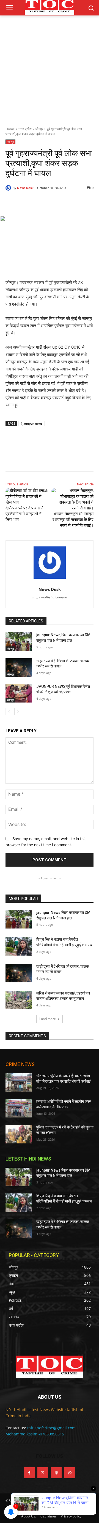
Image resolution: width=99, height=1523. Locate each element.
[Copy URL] (78, 201)
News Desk (25, 188)
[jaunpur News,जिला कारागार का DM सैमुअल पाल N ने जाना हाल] (19, 641)
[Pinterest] (53, 201)
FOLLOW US (49, 1456)
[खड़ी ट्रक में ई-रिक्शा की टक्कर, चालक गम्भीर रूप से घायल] (19, 667)
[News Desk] (9, 188)
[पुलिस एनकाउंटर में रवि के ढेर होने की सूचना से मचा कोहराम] (19, 1134)
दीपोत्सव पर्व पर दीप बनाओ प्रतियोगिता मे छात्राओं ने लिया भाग (24, 514)
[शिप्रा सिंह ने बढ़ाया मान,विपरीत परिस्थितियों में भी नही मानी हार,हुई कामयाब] (19, 946)
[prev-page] (9, 711)
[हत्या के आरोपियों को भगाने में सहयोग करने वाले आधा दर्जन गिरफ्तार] (19, 1108)
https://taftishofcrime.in (49, 597)
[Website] (56, 1472)
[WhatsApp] (66, 201)
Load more (47, 1018)
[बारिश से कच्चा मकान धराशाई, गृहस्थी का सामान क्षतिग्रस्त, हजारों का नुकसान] (19, 1000)
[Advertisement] (49, 68)
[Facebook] (28, 201)
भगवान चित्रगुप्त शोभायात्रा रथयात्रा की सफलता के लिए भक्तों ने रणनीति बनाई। (73, 519)
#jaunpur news (31, 423)
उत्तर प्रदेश (25, 129)
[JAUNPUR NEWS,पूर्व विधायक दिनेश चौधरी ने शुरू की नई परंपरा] (19, 693)
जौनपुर (39, 129)
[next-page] (17, 711)
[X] (40, 201)
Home (10, 129)
